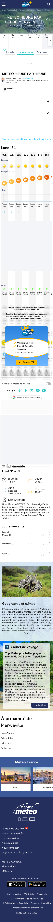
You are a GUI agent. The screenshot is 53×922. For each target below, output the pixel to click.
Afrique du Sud (12, 10)
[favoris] (48, 20)
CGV (32, 894)
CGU (25, 894)
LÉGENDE (10, 89)
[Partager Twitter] (32, 390)
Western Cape (23, 10)
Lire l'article (40, 705)
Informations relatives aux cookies (28, 898)
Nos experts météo (12, 833)
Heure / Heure (25, 52)
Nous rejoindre (10, 843)
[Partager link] (19, 390)
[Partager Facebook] (26, 390)
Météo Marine (9, 866)
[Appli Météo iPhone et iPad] (16, 884)
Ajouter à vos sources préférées (28, 397)
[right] (50, 40)
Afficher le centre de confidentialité (28, 908)
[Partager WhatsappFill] (44, 390)
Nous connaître (10, 838)
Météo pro (7, 871)
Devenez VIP (28, 362)
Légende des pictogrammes (18, 852)
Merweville (48, 10)
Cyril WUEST (27, 78)
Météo (3, 10)
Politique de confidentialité (16, 903)
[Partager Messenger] (38, 390)
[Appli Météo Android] (37, 884)
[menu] (4, 4)
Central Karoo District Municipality (38, 10)
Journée (10, 52)
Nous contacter (10, 847)
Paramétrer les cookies (41, 903)
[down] (26, 633)
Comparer (42, 52)
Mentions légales (13, 894)
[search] (48, 4)
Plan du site (42, 894)
